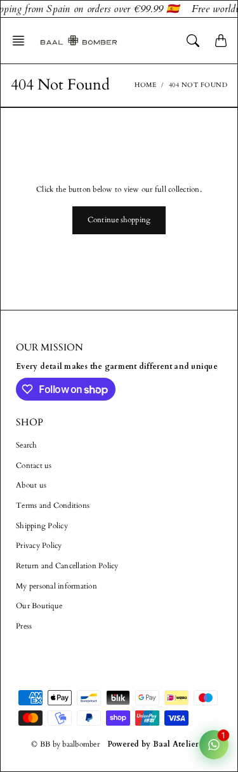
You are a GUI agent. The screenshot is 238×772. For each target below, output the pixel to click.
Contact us (34, 465)
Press (24, 626)
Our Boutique (39, 606)
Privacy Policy (39, 545)
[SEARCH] (193, 41)
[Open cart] (221, 41)
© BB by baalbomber (65, 744)
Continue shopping (119, 220)
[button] (22, 40)
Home (145, 85)
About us (31, 485)
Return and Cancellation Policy (67, 566)
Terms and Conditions (52, 505)
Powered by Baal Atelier (153, 744)
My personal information (56, 586)
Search (26, 445)
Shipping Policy (42, 526)
